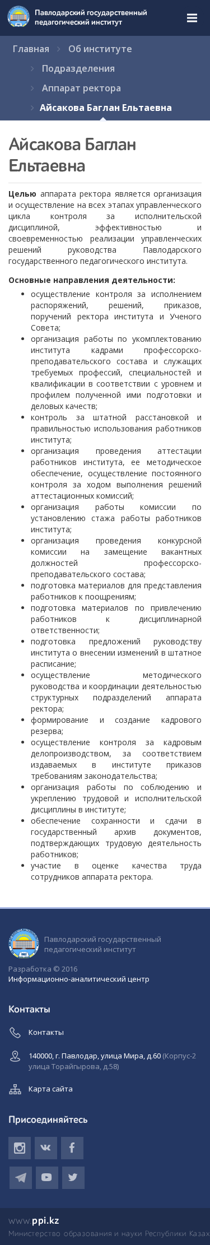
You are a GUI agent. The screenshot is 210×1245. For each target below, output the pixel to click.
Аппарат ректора (81, 88)
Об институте (100, 49)
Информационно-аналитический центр (79, 979)
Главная (31, 49)
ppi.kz (33, 1221)
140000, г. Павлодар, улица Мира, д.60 (112, 1061)
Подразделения (78, 68)
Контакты (46, 1032)
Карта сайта (51, 1089)
